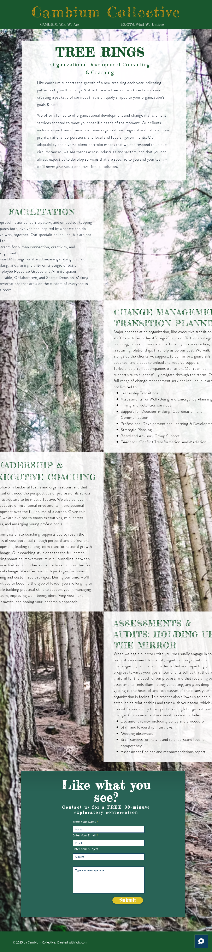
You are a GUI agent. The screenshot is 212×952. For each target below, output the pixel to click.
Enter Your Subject (85, 849)
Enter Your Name (84, 821)
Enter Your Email (84, 835)
